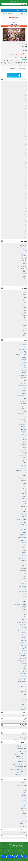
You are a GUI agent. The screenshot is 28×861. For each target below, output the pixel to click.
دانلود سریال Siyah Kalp (21, 761)
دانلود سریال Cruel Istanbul (21, 772)
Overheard (24, 552)
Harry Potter (24, 458)
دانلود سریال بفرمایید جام (21, 756)
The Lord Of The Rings (21, 647)
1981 (25, 164)
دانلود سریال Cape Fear (21, 748)
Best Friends (23, 377)
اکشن (25, 292)
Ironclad (24, 490)
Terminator (24, 619)
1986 (25, 172)
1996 (25, 188)
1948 (25, 111)
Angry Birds (23, 359)
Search (19, 856)
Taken (25, 614)
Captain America (23, 387)
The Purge (24, 665)
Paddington (24, 555)
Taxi (25, 617)
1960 (25, 129)
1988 (25, 175)
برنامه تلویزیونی (23, 788)
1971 (25, 147)
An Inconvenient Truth (22, 355)
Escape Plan (24, 427)
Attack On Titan (23, 365)
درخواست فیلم (21, 852)
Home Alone (23, 463)
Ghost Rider (24, 442)
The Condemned (23, 624)
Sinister (24, 602)
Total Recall (23, 688)
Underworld (24, 697)
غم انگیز (24, 315)
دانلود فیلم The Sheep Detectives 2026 (19, 767)
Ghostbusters (23, 444)
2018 (25, 224)
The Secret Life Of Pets (22, 671)
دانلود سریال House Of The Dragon (19, 758)
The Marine (24, 648)
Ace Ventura (23, 342)
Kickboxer (24, 508)
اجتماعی (24, 290)
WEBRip (24, 283)
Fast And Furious (23, 432)
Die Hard (24, 414)
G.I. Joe (24, 437)
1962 (25, 133)
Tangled (24, 616)
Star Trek (24, 609)
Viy (25, 702)
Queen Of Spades (23, 570)
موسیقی (24, 331)
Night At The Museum (22, 537)
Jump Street (24, 504)
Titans (25, 684)
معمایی (24, 328)
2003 (25, 200)
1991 (25, 180)
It (25, 491)
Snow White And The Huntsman (20, 604)
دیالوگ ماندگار (23, 796)
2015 (25, 219)
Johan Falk (24, 496)
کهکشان (24, 814)
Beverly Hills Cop (22, 378)
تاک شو (24, 299)
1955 (25, 121)
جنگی (25, 304)
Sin (25, 599)
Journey (24, 501)
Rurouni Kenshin (23, 583)
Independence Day (22, 478)
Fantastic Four (23, 431)
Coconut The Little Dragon (21, 395)
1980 (25, 162)
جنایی (25, 302)
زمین (25, 798)
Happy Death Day (22, 455)
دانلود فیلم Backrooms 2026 (20, 774)
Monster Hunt (23, 526)
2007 (25, 206)
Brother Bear (23, 383)
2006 (25, 205)
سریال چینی (24, 806)
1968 (25, 142)
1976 (25, 155)
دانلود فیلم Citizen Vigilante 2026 (19, 776)
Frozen (24, 436)
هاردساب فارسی (23, 826)
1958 (25, 126)
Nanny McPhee (23, 534)
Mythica (24, 532)
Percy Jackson (23, 560)
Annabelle (24, 360)
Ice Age (24, 473)
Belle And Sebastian (22, 375)
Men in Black (23, 522)
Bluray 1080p (23, 265)
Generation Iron (23, 441)
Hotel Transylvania (22, 468)
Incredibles (24, 476)
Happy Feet (24, 457)
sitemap (4, 856)
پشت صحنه (24, 790)
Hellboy (24, 460)
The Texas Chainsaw (22, 678)
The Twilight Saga (22, 679)
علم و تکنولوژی (23, 811)
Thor (25, 683)
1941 (25, 103)
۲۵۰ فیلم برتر (23, 715)
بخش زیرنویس (7, 850)
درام (25, 307)
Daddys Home (23, 403)
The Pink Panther (23, 658)
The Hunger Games (22, 640)
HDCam (24, 274)
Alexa (24, 856)
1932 (25, 88)
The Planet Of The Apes (21, 660)
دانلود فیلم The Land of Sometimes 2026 (18, 769)
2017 (25, 223)
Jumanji (24, 503)
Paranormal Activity (22, 557)
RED (25, 575)
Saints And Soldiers (22, 586)
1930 (25, 85)
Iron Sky (24, 488)
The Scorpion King (22, 670)
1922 (25, 84)
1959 (25, 128)
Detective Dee (23, 409)
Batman (24, 373)
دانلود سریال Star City (22, 751)
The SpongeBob (23, 674)
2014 (25, 218)
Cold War (24, 396)
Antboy (24, 364)
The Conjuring (23, 625)
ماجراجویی (24, 323)
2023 (25, 232)
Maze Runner (23, 521)
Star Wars (24, 611)
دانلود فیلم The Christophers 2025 (19, 764)
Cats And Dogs (23, 390)
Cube (25, 400)
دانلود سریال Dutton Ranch (21, 762)
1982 (25, 165)
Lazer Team (24, 514)
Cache (14, 856)
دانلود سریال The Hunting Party (20, 753)
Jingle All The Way (22, 494)
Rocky (25, 581)
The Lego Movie (23, 645)
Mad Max (24, 516)
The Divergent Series (22, 630)
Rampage (24, 573)
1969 (25, 144)
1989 (25, 177)
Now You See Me (23, 542)
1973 (25, 151)
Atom (9, 856)
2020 (25, 227)
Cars (25, 388)
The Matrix (24, 650)
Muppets (24, 530)
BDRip (24, 263)
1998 (25, 191)
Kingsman (24, 511)
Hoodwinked (23, 465)
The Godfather (23, 635)
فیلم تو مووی (12, 846)
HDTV (25, 278)
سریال (25, 801)
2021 (25, 229)
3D (25, 250)
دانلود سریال (17, 17)
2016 (25, 221)
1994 (25, 185)
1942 (25, 105)
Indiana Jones (23, 480)
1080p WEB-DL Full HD (21, 247)
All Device (24, 782)
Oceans (24, 544)
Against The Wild (23, 344)
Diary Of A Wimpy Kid (22, 413)
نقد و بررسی (23, 824)
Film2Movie (19, 43)
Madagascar (24, 517)
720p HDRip (23, 256)
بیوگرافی (24, 295)
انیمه (25, 787)
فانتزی (25, 317)
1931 (25, 87)
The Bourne (24, 620)
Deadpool (24, 406)
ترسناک (24, 300)
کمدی (25, 320)
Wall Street (24, 704)
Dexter (25, 783)
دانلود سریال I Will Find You (20, 746)
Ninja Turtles (23, 539)
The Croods (24, 627)
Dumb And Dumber (22, 424)
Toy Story (24, 689)
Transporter (24, 692)
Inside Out (24, 481)
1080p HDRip (23, 243)
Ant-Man (24, 362)
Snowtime (24, 606)
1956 (25, 123)
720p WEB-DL (10, 14)
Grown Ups (24, 452)
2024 (25, 234)
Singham (24, 601)
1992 (25, 182)
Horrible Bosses (23, 467)
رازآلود (24, 310)
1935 (25, 93)
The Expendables (23, 634)
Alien (25, 347)
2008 (25, 208)
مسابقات (24, 818)
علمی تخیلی (24, 313)
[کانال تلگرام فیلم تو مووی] (14, 75)
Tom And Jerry (23, 686)
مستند (25, 326)
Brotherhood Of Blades (21, 385)
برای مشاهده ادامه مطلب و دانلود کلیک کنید (18, 68)
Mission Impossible (22, 524)
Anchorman (24, 357)
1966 (25, 139)
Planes (25, 563)
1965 (25, 137)
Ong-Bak (24, 545)
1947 (25, 110)
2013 (25, 216)
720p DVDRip (23, 255)
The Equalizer (23, 632)
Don (25, 421)
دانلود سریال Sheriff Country (20, 754)
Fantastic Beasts (23, 429)
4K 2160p (24, 253)
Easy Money (23, 426)
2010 (25, 211)
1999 (25, 193)
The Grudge (24, 637)
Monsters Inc (23, 529)
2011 (25, 213)
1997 (25, 190)
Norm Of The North (22, 540)
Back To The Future (22, 369)
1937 (25, 97)
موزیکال (24, 330)
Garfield (24, 439)
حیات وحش (24, 795)
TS (25, 281)
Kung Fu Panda (23, 512)
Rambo (24, 571)
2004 (25, 201)
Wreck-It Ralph (23, 709)
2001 (25, 196)
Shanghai (24, 589)
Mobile (24, 279)
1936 (25, 95)
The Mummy (23, 655)
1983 (25, 167)
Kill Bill (24, 509)
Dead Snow (24, 405)
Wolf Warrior (23, 707)
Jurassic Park (23, 506)
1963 (25, 134)
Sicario (24, 596)
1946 (25, 108)
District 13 (24, 416)
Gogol (25, 449)
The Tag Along (23, 676)
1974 (25, 152)
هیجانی (24, 333)
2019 (25, 226)
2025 (25, 236)
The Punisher (23, 663)
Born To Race (23, 382)
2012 (25, 214)
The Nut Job (23, 656)
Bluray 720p (23, 270)
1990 (25, 178)
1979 (25, 160)
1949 (25, 113)
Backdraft (24, 370)
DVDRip (24, 271)
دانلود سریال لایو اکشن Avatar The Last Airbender (16, 744)
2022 (9, 13)
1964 (25, 136)
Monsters (24, 527)
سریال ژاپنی (23, 808)
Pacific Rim (24, 553)
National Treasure (22, 535)
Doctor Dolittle (23, 418)
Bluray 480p (23, 268)
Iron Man (24, 486)
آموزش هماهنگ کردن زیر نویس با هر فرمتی (19, 735)
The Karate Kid (23, 642)
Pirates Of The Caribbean (21, 562)
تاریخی (24, 297)
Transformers (23, 691)
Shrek (25, 594)
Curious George (23, 401)
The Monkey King (22, 653)
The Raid (24, 666)
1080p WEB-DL (4, 13)
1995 (25, 187)
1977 (25, 157)
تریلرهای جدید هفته (22, 793)
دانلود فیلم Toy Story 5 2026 (20, 749)
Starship (24, 612)
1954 (25, 119)
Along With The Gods (22, 352)
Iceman (24, 475)
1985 (25, 170)
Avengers (24, 367)
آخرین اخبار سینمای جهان (21, 785)
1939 (25, 100)
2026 (25, 237)
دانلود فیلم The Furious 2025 (20, 766)
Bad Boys (24, 372)
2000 (25, 195)
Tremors (24, 694)
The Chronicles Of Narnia (21, 622)
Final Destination (23, 434)
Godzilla (24, 447)
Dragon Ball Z (23, 423)
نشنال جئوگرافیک (23, 823)
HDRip (24, 276)
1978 (25, 159)
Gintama (24, 445)
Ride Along (24, 580)
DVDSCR (24, 273)
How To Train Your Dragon (21, 470)
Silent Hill (24, 598)
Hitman (24, 462)
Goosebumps (23, 450)
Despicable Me (23, 408)
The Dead (24, 629)
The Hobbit (24, 638)
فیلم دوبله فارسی (23, 727)
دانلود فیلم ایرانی (23, 721)
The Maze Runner (22, 652)
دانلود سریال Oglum (21, 10)
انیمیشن (24, 294)
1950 (25, 115)
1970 (25, 146)
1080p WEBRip (23, 248)
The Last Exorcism (22, 643)
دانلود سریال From (22, 771)
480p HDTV (23, 252)
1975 (25, 154)
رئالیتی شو (24, 308)
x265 (25, 284)
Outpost (24, 548)
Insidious (24, 483)
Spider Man (24, 607)
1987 (25, 173)
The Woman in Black (22, 681)
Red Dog (24, 578)
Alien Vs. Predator (22, 349)
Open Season (23, 547)
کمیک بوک (24, 813)
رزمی (25, 312)
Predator (24, 566)
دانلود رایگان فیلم (23, 832)
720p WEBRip (23, 261)
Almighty (24, 351)
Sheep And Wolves (22, 591)
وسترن (24, 336)
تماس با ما (7, 852)
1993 (25, 183)
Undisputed (24, 699)
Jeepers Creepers (23, 493)
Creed (25, 398)
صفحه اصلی (20, 850)
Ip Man (24, 485)
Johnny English (23, 499)
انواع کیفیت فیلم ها (23, 737)
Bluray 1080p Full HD (22, 266)
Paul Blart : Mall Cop (22, 558)
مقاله (25, 819)
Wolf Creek (24, 705)
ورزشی (24, 335)
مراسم (24, 325)
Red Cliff (24, 576)
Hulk (25, 472)
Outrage (24, 550)
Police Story (23, 565)
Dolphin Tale (23, 419)
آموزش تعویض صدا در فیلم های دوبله (20, 738)
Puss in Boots (23, 568)
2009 (25, 209)
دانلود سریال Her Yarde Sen (21, 759)
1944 (25, 106)
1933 (25, 90)
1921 (25, 82)
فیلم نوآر (24, 318)
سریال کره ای (23, 809)
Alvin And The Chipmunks (21, 354)
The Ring (24, 668)
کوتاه (25, 322)
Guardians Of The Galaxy (21, 454)
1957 (25, 124)
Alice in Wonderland (22, 346)
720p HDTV (23, 258)
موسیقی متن (23, 821)
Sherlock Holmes (23, 593)
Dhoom (24, 411)
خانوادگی (24, 305)
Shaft (25, 588)
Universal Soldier (23, 701)
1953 (25, 118)
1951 (25, 116)
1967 (25, 141)
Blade (25, 380)
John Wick (24, 498)
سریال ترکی (23, 805)
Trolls (25, 696)
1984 (25, 169)
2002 (25, 198)
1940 (25, 102)
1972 (25, 149)
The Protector (23, 661)
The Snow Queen (23, 673)
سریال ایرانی (23, 803)
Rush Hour (24, 584)
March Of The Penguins (21, 519)
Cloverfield (24, 393)
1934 (25, 92)
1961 (25, 131)
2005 (25, 203)
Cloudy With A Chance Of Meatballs (19, 391)
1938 (25, 98)
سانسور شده (23, 800)
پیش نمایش (24, 792)
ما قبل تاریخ (24, 816)
